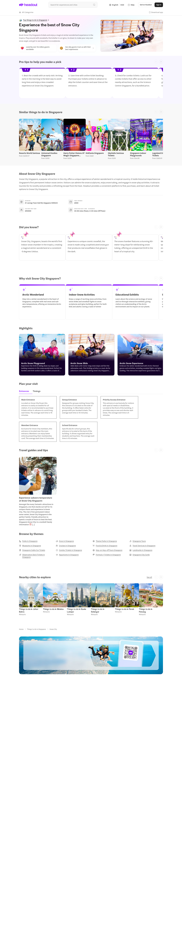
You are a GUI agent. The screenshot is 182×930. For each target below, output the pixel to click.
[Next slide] (161, 62)
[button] (26, 12)
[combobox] (73, 4)
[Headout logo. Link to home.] (28, 4)
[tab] (25, 392)
